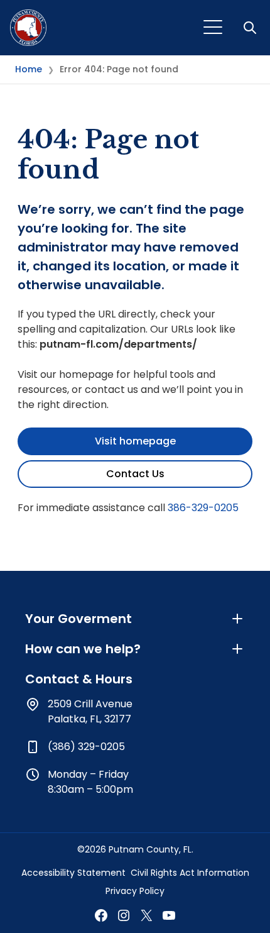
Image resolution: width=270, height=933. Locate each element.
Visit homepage (135, 441)
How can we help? (83, 649)
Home (28, 69)
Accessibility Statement (73, 872)
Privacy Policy (135, 891)
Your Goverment (78, 618)
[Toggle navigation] (212, 27)
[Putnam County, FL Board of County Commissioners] (28, 27)
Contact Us (135, 473)
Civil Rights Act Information (190, 872)
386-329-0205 (203, 507)
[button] (251, 27)
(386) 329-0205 (86, 746)
